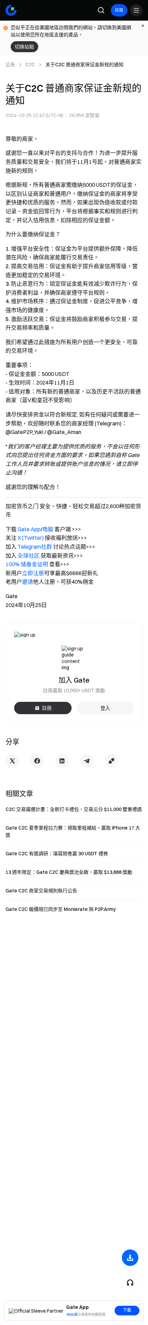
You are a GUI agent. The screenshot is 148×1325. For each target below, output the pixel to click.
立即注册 (33, 573)
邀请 (27, 581)
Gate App (29, 529)
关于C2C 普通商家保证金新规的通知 (84, 64)
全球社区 (29, 555)
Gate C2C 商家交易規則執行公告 (41, 891)
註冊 (119, 10)
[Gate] (11, 10)
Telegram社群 (35, 546)
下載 (127, 1310)
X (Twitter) (31, 537)
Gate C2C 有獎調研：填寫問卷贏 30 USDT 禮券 (57, 853)
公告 (10, 64)
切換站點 (24, 46)
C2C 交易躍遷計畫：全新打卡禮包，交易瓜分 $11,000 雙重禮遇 (74, 809)
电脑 (47, 529)
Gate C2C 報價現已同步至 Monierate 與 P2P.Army (61, 909)
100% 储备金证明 (27, 564)
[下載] (130, 1257)
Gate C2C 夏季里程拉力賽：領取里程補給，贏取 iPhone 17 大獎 (73, 831)
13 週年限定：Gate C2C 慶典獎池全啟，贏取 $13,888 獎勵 (69, 872)
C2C (30, 64)
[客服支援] (130, 1282)
